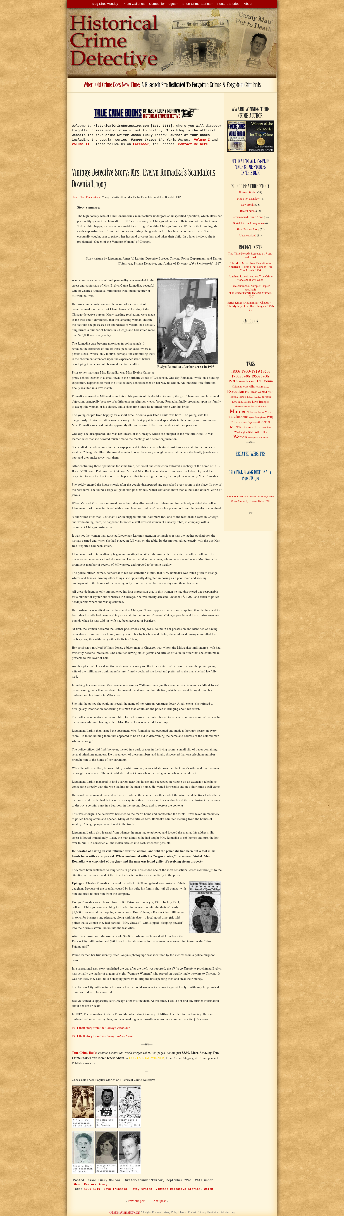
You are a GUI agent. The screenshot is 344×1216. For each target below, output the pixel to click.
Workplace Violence (258, 437)
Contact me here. (194, 144)
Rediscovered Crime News (248, 217)
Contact (192, 1212)
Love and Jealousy (241, 401)
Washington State (244, 432)
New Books (248, 205)
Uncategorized (247, 235)
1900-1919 (92, 1189)
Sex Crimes (246, 427)
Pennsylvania (260, 417)
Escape (266, 387)
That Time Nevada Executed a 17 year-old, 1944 (250, 255)
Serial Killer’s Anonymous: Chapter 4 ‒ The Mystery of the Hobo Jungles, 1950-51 (250, 306)
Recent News (247, 211)
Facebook (141, 144)
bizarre (251, 381)
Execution (235, 391)
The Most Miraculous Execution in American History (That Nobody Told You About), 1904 (250, 266)
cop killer (249, 386)
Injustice (257, 396)
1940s (246, 376)
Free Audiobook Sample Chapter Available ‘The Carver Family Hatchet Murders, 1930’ (250, 291)
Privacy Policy (170, 1212)
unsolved (266, 427)
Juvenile (266, 397)
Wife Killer (261, 432)
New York (264, 412)
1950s (255, 376)
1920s (265, 371)
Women (208, 1189)
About (248, 4)
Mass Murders (258, 406)
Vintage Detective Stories (178, 1189)
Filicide (271, 392)
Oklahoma (241, 416)
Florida (234, 396)
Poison (244, 422)
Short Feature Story (90, 197)
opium (251, 417)
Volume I (202, 140)
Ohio (230, 417)
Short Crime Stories (196, 4)
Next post (159, 1200)
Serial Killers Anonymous (248, 223)
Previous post (136, 1200)
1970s (233, 380)
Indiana (250, 397)
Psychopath (254, 422)
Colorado (237, 386)
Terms (183, 1212)
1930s (236, 376)
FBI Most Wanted (256, 392)
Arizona (242, 381)
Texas (258, 427)
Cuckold (259, 387)
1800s (235, 371)
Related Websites (250, 454)
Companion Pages (162, 4)
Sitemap (216, 1212)
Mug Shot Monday (105, 4)
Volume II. (82, 144)
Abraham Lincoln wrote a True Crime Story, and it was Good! (251, 278)
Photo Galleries (134, 4)
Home (75, 197)
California (265, 380)
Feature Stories (228, 4)
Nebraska (252, 412)
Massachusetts (242, 406)
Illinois (242, 396)
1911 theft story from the (101, 1027)
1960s (265, 376)
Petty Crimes (141, 1189)
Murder (238, 411)
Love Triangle (115, 1189)
